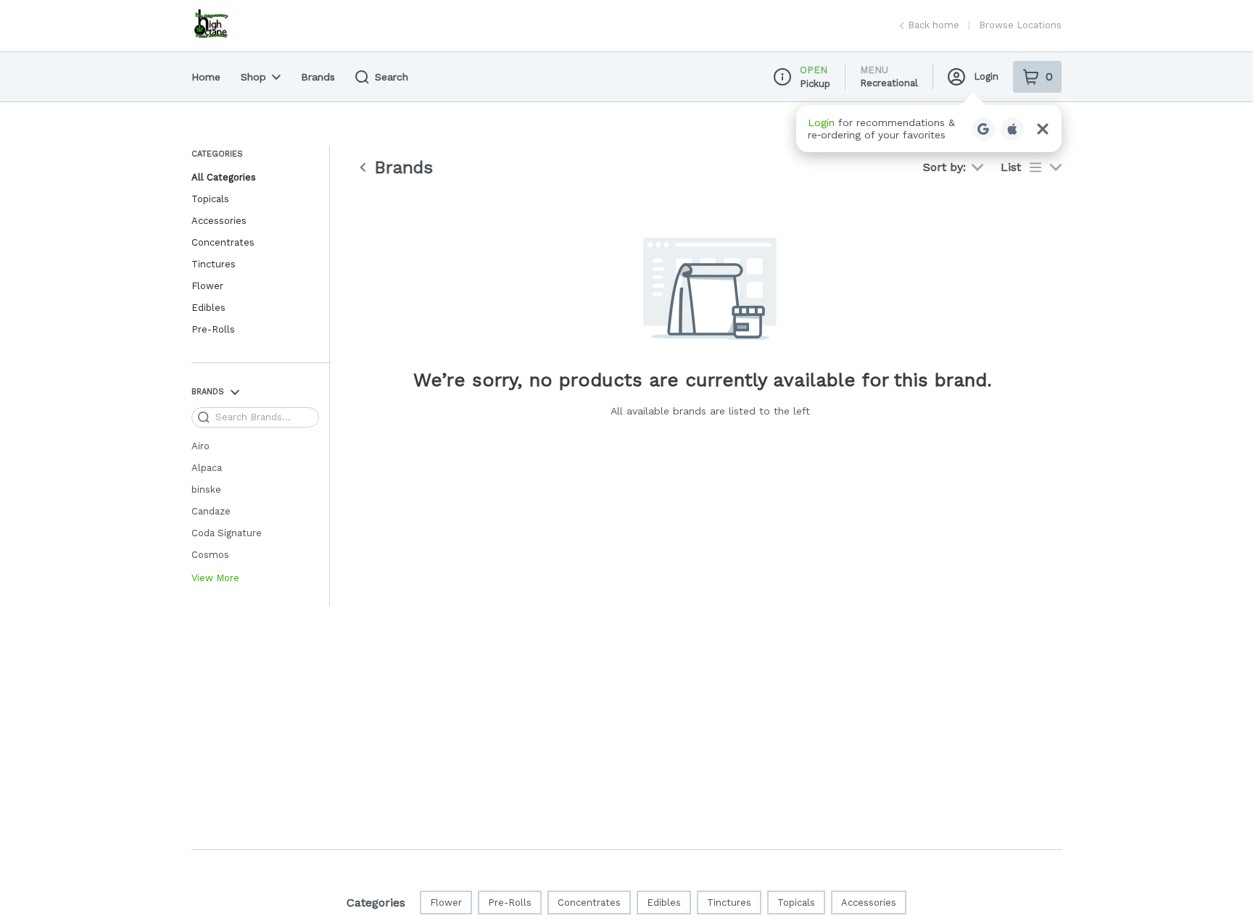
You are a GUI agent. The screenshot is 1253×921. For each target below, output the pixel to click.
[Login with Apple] (1012, 129)
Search (391, 77)
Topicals (210, 198)
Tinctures (213, 264)
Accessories (219, 220)
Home (205, 77)
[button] (929, 128)
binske (206, 489)
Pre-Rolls (213, 329)
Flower (207, 285)
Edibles (208, 307)
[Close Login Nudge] (1042, 129)
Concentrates (223, 242)
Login (986, 76)
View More (215, 578)
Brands (318, 77)
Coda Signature (226, 533)
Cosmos (210, 554)
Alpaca (206, 467)
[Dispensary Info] (782, 77)
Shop (253, 77)
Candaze (211, 511)
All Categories (223, 177)
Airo (200, 446)
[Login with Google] (983, 129)
